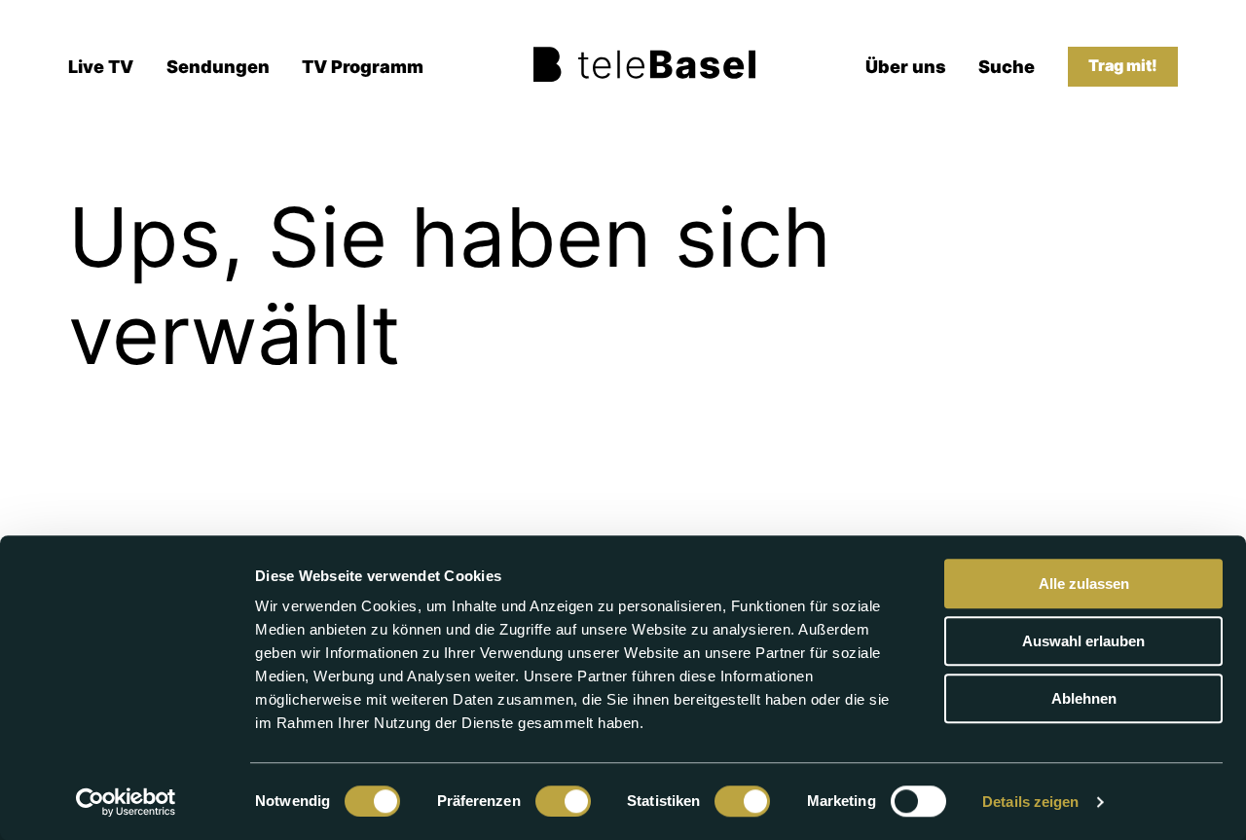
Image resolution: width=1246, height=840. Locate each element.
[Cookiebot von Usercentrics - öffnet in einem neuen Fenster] (126, 802)
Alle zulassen (1084, 583)
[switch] (563, 801)
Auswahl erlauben (1083, 641)
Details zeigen (1030, 801)
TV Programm (362, 66)
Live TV (100, 66)
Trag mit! (1122, 65)
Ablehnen (1084, 698)
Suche (1006, 66)
